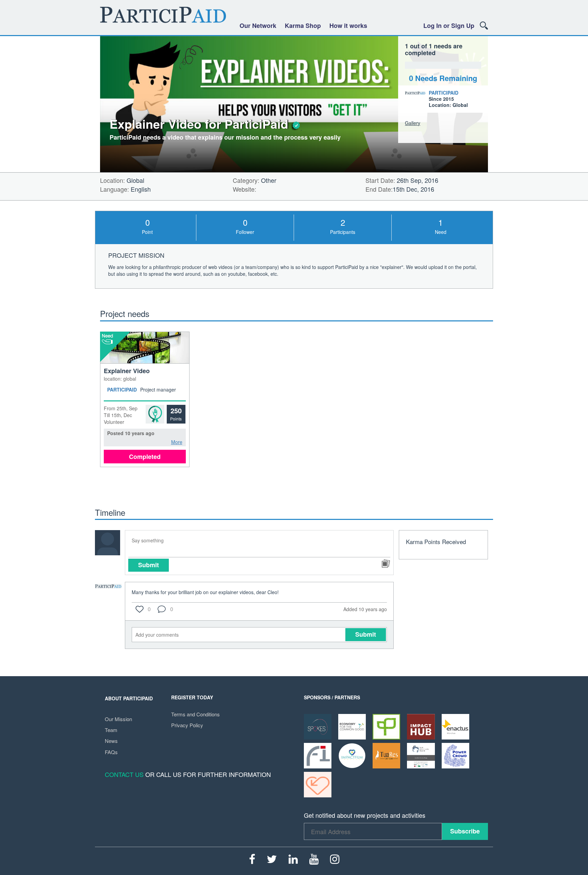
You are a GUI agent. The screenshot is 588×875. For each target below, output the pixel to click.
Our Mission (118, 718)
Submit (148, 564)
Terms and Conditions (195, 714)
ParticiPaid (443, 92)
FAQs (111, 751)
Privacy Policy (187, 725)
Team (111, 729)
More (176, 442)
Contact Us (124, 774)
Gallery (412, 123)
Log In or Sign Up (448, 25)
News (111, 740)
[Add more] (385, 563)
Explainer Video (127, 370)
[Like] (139, 608)
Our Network (258, 25)
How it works (348, 25)
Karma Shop (303, 25)
